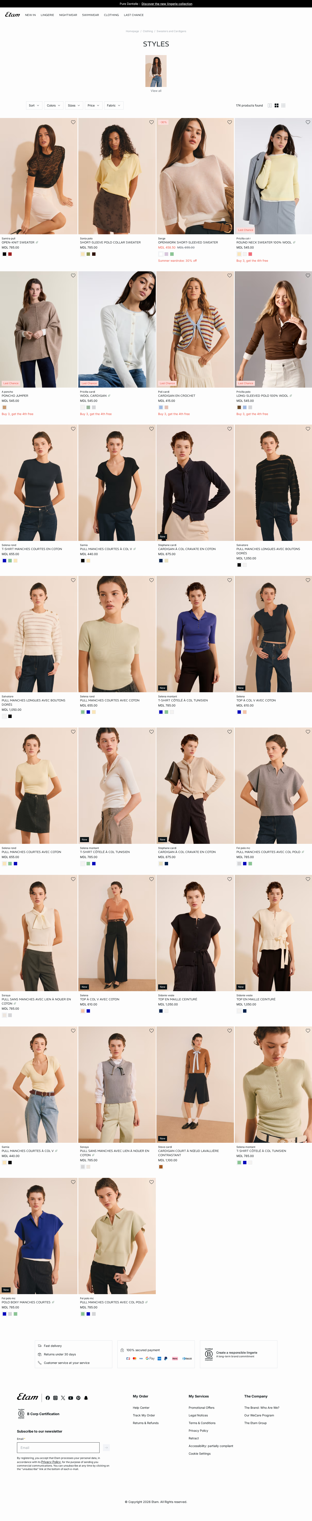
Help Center (141, 1407)
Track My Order (144, 1415)
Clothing (148, 31)
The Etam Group (255, 1423)
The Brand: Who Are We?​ (261, 1407)
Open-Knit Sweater (18, 242)
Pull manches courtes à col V (106, 549)
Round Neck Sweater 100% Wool (264, 242)
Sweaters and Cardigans (171, 31)
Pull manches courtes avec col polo (268, 852)
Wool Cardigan (93, 396)
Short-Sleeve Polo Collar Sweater (110, 242)
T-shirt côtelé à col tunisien (183, 700)
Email (21, 1438)
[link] (30, 15)
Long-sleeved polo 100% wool (262, 396)
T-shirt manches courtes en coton (32, 549)
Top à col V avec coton (256, 700)
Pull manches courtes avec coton (109, 700)
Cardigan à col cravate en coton (187, 549)
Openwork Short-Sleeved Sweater (188, 242)
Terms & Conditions (202, 1423)
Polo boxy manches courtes (26, 1302)
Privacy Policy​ (198, 1430)
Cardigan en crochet (176, 396)
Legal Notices (198, 1415)
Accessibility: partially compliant (211, 1446)
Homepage (132, 31)
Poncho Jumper (15, 396)
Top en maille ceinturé (177, 999)
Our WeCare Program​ (259, 1415)
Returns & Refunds (146, 1423)
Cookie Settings (200, 1453)
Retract (194, 1438)
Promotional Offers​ (201, 1407)
